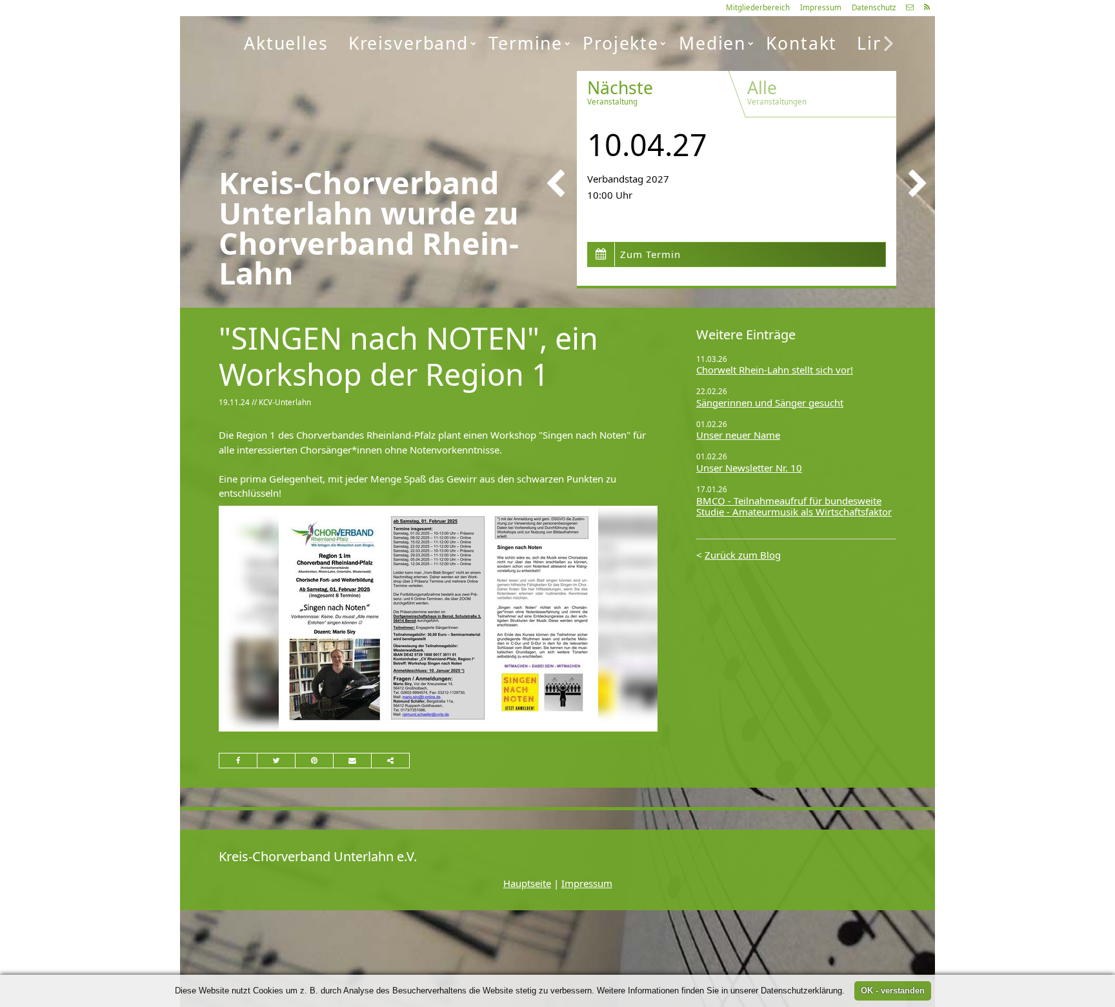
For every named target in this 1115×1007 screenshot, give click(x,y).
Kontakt (801, 43)
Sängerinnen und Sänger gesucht (769, 402)
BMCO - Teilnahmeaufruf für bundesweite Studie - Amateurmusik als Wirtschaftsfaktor (794, 506)
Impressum (820, 7)
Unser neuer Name (738, 434)
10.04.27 (647, 144)
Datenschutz (874, 7)
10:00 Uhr (609, 194)
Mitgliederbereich (758, 7)
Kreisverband (408, 43)
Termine (525, 43)
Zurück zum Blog (743, 554)
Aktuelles (286, 43)
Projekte (621, 43)
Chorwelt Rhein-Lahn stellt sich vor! (774, 369)
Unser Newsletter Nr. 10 (749, 467)
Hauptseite (527, 883)
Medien (712, 43)
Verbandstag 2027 (628, 178)
